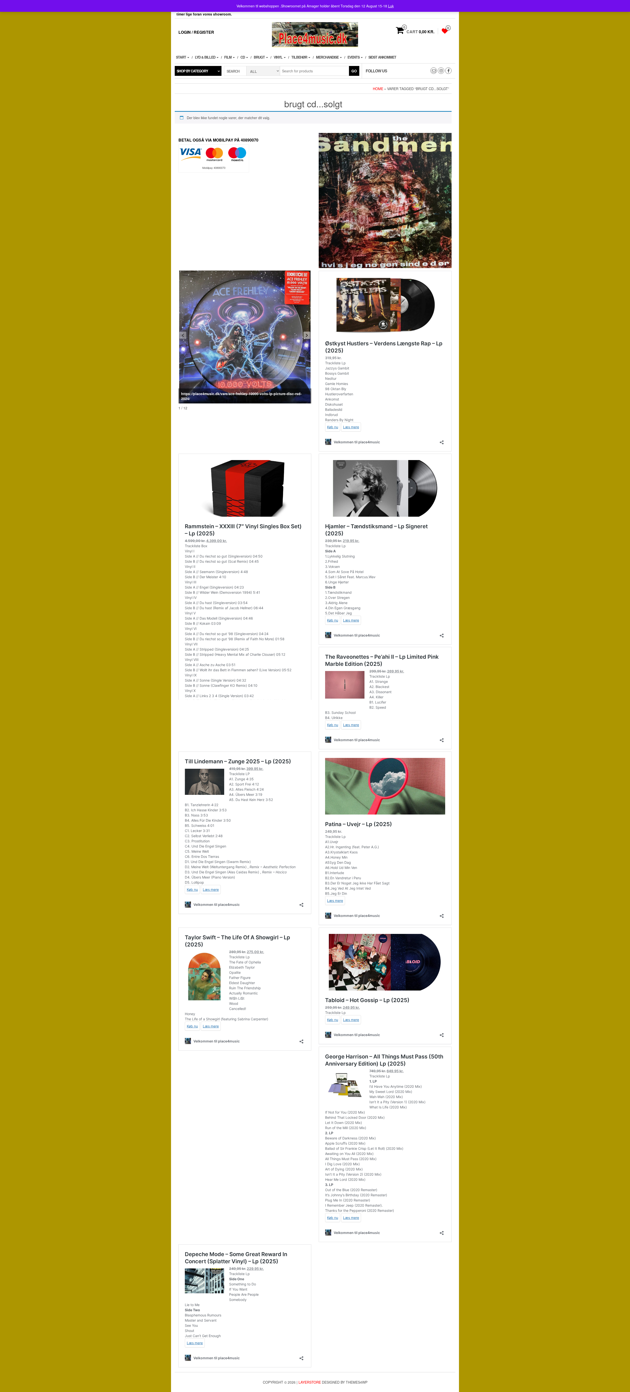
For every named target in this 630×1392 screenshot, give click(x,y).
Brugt (260, 57)
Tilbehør (299, 57)
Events (353, 57)
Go (354, 70)
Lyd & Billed (205, 57)
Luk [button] (391, 5)
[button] (306, 335)
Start (181, 57)
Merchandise (327, 57)
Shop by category (192, 70)
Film (228, 57)
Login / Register (196, 32)
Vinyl (278, 57)
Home (378, 88)
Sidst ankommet (382, 57)
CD (243, 57)
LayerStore (310, 1382)
